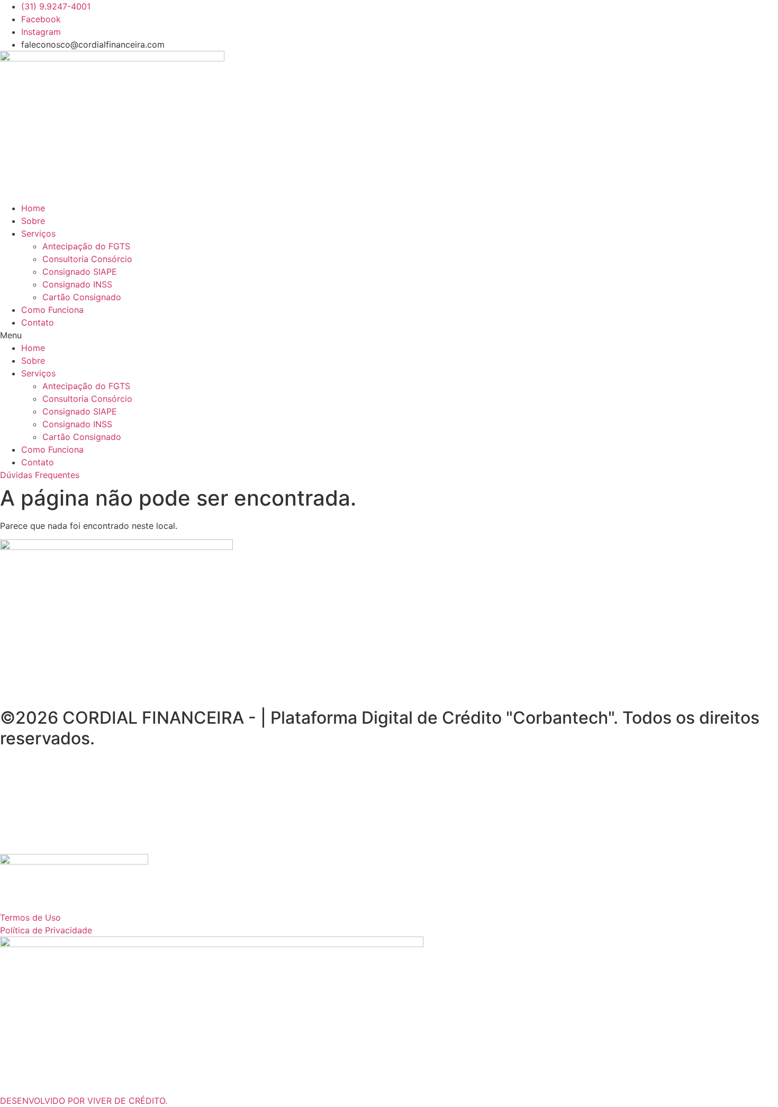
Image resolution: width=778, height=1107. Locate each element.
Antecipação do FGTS (86, 246)
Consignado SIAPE (79, 271)
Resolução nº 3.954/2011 (546, 776)
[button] (389, 335)
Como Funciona (52, 309)
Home (33, 208)
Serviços (38, 233)
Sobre (33, 220)
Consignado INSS (77, 284)
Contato (37, 322)
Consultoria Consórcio (87, 259)
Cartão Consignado (81, 297)
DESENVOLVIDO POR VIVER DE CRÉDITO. (83, 1100)
